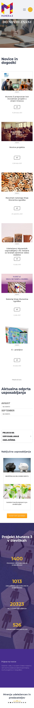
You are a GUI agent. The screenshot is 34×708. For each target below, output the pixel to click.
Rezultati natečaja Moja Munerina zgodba (17, 199)
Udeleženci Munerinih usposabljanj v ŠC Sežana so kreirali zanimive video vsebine (17, 252)
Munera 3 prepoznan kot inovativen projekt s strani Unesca (17, 99)
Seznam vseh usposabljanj (17, 516)
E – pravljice (17, 350)
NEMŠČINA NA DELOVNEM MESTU (17, 476)
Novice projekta (17, 147)
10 (25, 702)
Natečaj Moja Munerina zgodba (17, 300)
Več (17, 107)
